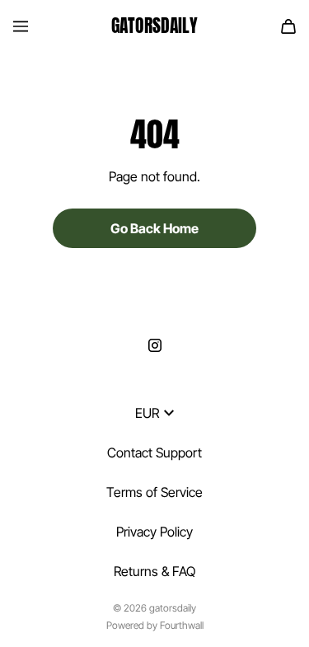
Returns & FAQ (154, 571)
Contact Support (154, 452)
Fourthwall (182, 625)
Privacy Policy (154, 531)
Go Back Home (154, 228)
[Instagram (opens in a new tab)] (155, 345)
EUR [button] (147, 413)
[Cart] (288, 26)
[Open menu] (20, 26)
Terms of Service (154, 492)
